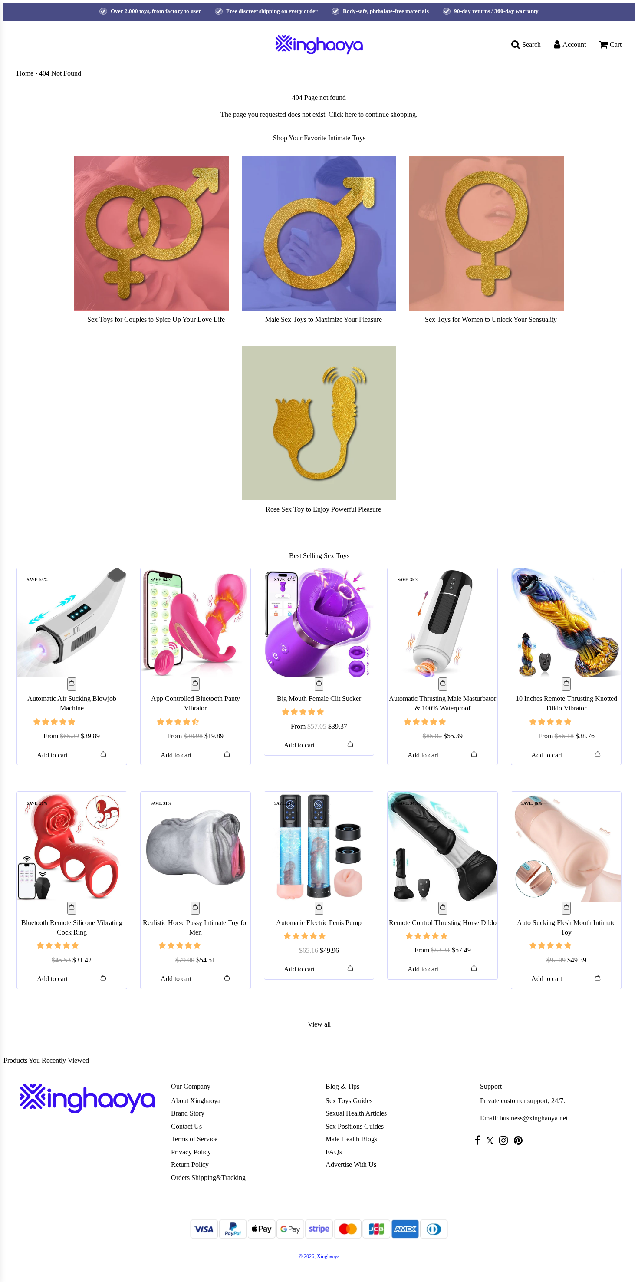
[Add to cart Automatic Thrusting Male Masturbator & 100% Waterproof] (442, 684)
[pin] (520, 1140)
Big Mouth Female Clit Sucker (319, 698)
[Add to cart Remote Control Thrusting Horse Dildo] (442, 908)
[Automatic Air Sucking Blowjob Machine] (72, 623)
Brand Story (187, 1113)
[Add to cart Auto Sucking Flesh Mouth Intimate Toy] (566, 908)
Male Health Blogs (351, 1139)
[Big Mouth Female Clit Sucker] (319, 623)
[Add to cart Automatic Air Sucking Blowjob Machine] (71, 684)
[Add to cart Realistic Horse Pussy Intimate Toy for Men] (195, 908)
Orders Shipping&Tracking (208, 1177)
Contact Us (186, 1126)
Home (24, 73)
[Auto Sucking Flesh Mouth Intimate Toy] (566, 847)
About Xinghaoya (195, 1100)
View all (319, 1024)
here (351, 114)
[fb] (480, 1140)
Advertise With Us (351, 1164)
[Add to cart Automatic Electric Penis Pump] (319, 908)
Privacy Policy (191, 1152)
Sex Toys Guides (349, 1100)
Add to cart (52, 755)
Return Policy (190, 1164)
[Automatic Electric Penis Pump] (319, 847)
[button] (55, 722)
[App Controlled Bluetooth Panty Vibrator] (195, 623)
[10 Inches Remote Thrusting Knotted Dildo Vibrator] (566, 623)
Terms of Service (194, 1139)
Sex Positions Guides (355, 1126)
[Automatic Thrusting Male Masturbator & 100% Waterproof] (442, 623)
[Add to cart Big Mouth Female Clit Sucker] (319, 684)
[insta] (505, 1140)
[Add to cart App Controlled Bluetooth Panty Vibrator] (195, 684)
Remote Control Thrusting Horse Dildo (443, 922)
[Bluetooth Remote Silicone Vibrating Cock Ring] (72, 847)
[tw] (492, 1141)
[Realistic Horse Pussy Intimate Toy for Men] (195, 847)
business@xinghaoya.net (534, 1118)
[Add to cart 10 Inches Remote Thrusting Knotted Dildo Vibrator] (566, 684)
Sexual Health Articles (356, 1113)
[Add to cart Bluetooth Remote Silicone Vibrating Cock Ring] (71, 908)
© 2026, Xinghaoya (319, 1256)
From (71, 736)
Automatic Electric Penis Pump (319, 922)
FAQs (334, 1152)
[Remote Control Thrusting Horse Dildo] (442, 847)
